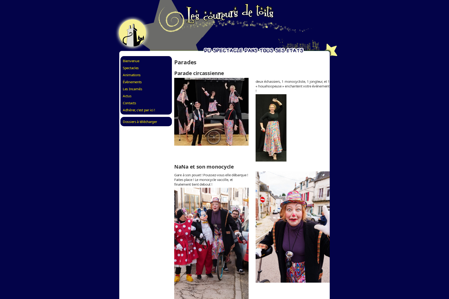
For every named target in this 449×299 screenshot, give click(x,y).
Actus (127, 96)
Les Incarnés (132, 88)
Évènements (132, 81)
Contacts (129, 103)
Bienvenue (131, 60)
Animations (132, 74)
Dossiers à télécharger (140, 121)
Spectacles (131, 67)
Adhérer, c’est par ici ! (139, 110)
